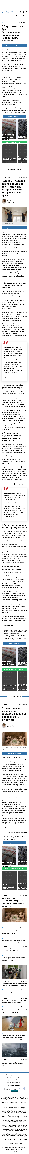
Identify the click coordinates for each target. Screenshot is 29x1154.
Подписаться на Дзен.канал (14, 46)
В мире (5, 704)
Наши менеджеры (13, 1082)
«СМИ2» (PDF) (10, 1143)
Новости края (7, 981)
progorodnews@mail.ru (14, 1080)
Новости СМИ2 (6, 139)
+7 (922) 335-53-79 (19, 1106)
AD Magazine (21, 473)
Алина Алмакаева (7, 40)
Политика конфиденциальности (14, 1151)
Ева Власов (10, 201)
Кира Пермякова (12, 725)
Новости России (7, 177)
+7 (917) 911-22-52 (13, 1077)
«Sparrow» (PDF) (18, 1143)
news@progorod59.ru (21, 1104)
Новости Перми (7, 22)
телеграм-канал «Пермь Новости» (13, 112)
